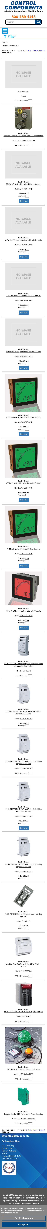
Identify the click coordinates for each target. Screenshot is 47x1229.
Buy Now (23, 201)
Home (4, 42)
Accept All (23, 1224)
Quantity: (24, 101)
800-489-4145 (24, 17)
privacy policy (12, 1213)
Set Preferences (24, 1218)
